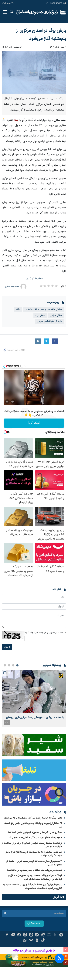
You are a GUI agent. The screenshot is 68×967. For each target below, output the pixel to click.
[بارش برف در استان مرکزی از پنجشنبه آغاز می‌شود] (34, 72)
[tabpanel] (34, 698)
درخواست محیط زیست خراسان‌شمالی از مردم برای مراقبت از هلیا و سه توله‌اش (32, 845)
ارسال (7, 647)
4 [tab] (5, 665)
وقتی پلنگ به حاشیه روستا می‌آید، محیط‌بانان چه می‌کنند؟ (33, 818)
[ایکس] (55, 935)
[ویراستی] (12, 935)
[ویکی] (31, 941)
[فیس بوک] (6, 935)
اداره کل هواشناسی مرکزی (49, 321)
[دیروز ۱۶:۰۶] (34, 691)
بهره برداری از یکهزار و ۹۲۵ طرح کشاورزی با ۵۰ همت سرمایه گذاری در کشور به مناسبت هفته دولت (32, 886)
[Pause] (7, 401)
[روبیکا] (49, 935)
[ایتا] (25, 935)
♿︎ (59, 958)
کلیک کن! (34, 423)
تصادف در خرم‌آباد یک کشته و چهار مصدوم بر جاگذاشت (34, 870)
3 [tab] (9, 665)
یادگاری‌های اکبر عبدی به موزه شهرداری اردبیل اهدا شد (35, 832)
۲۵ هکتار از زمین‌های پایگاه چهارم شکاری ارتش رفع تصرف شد (33, 825)
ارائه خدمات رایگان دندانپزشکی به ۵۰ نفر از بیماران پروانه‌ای (35, 717)
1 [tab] (17, 665)
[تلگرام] (61, 935)
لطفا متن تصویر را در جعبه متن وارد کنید (45, 633)
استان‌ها (39, 279)
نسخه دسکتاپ (34, 924)
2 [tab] (13, 665)
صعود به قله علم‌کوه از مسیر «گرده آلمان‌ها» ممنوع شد (35, 838)
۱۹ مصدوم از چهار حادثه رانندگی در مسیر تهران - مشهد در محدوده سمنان (34, 863)
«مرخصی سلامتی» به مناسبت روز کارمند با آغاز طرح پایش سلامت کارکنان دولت (33, 854)
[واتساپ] (25, 941)
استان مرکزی (56, 315)
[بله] (37, 935)
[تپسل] (5, 366)
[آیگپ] (31, 935)
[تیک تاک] (43, 941)
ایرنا (37, 12)
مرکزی (29, 279)
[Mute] (12, 401)
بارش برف (40, 315)
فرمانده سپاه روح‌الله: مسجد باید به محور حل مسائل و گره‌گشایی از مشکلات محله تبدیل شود (35, 877)
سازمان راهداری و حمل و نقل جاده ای (43, 309)
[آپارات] (43, 935)
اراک (18, 309)
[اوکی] (37, 941)
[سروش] (19, 935)
